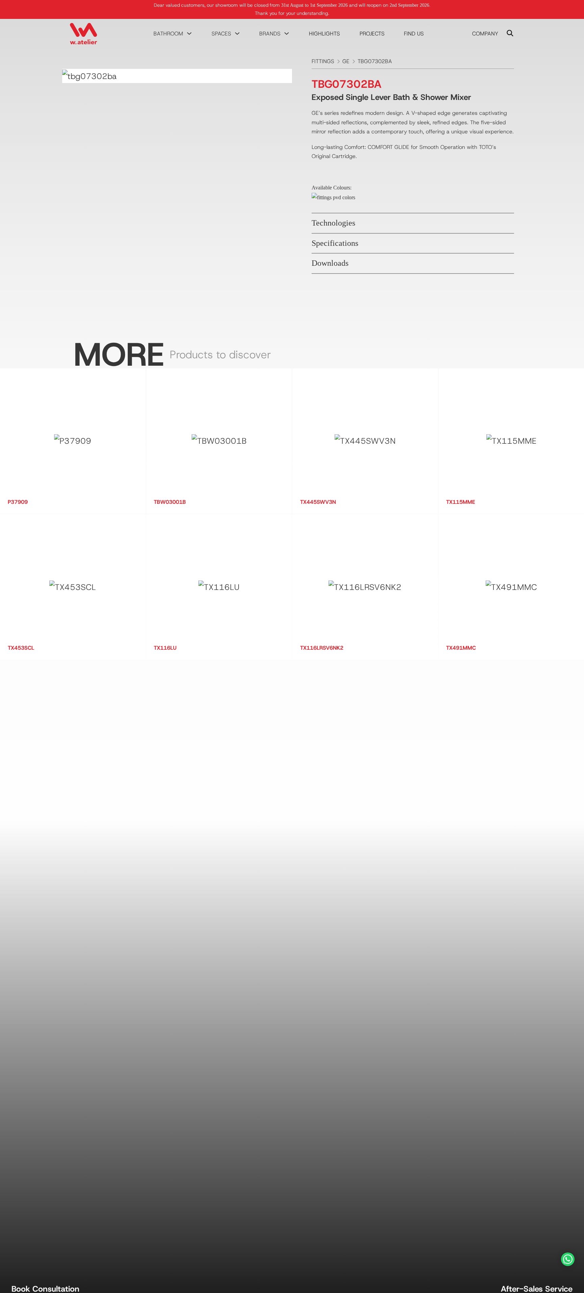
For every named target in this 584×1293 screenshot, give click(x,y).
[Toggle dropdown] (189, 33)
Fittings (323, 61)
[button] (413, 223)
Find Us (414, 33)
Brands (270, 33)
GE (345, 61)
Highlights (324, 33)
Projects (372, 33)
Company (485, 33)
